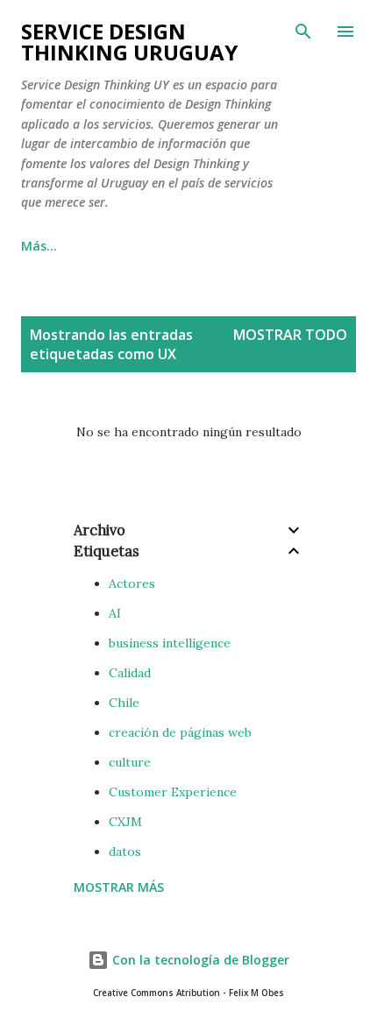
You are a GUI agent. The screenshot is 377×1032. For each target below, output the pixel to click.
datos (125, 851)
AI (115, 613)
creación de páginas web (180, 732)
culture (130, 762)
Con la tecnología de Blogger (199, 959)
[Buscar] (303, 31)
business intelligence (170, 643)
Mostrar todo (290, 334)
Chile (124, 702)
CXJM (125, 822)
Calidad (130, 673)
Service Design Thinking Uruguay (129, 42)
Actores (132, 583)
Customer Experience (173, 792)
